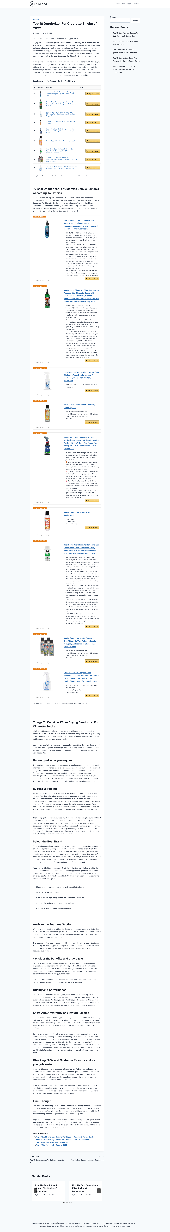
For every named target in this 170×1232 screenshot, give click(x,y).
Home (117, 4)
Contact (136, 4)
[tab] (63, 1202)
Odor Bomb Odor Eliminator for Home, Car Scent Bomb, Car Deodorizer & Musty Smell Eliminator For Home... (60, 151)
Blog (123, 4)
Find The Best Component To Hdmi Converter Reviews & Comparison (124, 69)
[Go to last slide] (35, 1190)
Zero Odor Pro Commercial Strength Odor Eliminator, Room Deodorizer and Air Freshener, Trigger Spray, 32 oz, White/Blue (81, 376)
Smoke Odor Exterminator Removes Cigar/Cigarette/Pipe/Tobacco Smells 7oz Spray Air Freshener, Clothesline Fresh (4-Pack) (80, 642)
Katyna (37, 33)
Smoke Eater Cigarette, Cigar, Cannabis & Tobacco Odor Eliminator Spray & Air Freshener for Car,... (61, 104)
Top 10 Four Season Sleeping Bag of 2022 (87, 1158)
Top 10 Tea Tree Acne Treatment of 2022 (53, 1142)
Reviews (36, 19)
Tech (129, 4)
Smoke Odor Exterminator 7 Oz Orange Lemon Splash (80, 406)
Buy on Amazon (94, 94)
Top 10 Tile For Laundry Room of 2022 (51, 1145)
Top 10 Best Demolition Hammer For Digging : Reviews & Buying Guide (65, 1137)
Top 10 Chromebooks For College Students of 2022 (47, 1160)
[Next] (99, 1190)
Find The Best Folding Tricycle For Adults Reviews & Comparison (62, 1140)
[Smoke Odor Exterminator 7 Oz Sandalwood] (40, 141)
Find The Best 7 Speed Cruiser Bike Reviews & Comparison (46, 1188)
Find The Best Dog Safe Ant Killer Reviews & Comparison (85, 1188)
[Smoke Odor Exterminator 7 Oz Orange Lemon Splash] (40, 122)
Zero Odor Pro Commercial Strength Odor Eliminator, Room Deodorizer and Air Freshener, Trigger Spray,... (61, 114)
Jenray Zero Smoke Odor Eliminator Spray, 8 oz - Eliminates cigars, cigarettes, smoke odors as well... (61, 93)
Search (113, 17)
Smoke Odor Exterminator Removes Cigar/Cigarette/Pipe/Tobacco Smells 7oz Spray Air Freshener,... (61, 159)
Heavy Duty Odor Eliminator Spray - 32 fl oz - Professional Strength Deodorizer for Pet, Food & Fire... (61, 131)
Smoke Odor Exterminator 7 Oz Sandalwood (60, 141)
